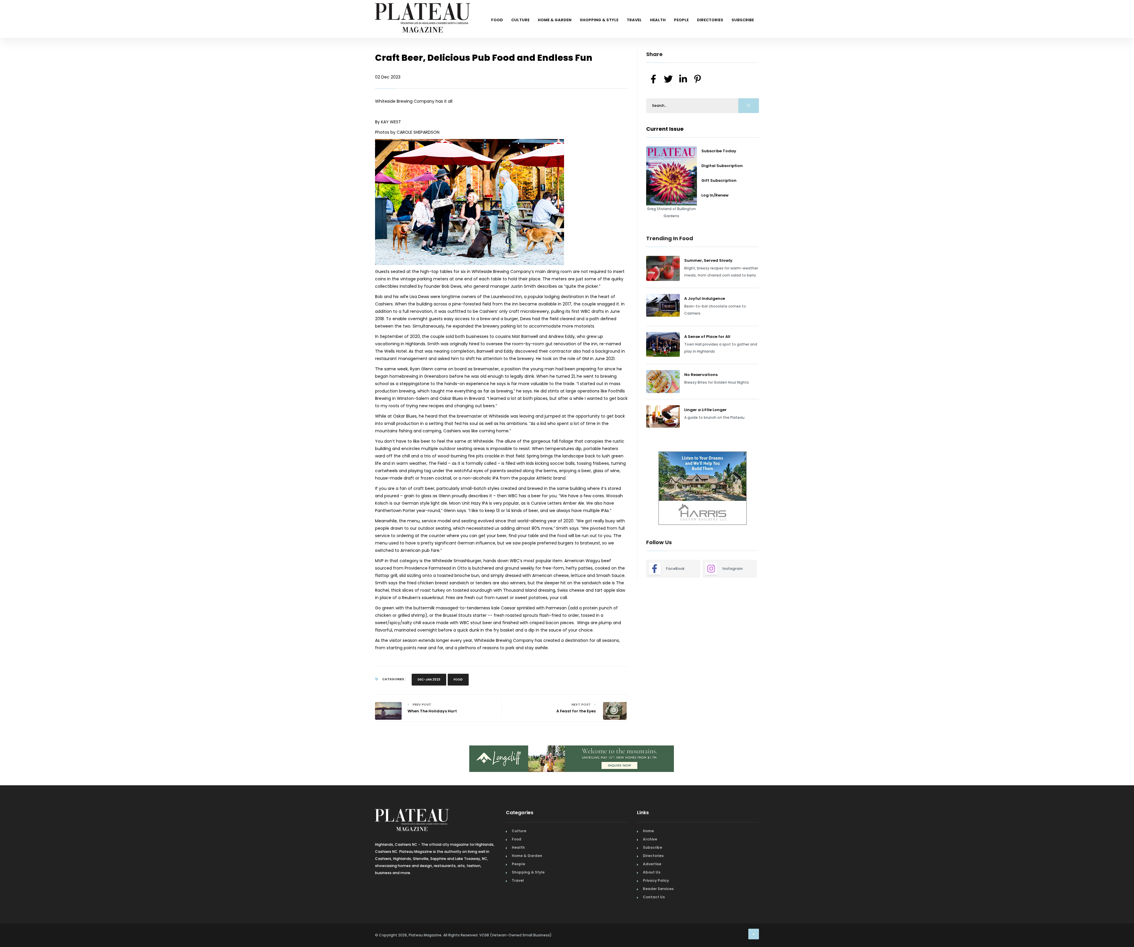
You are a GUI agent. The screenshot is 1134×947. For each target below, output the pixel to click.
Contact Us (654, 896)
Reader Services (658, 888)
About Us (651, 872)
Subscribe (742, 20)
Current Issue (665, 129)
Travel (634, 20)
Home (648, 830)
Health (658, 20)
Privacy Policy (656, 880)
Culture (520, 20)
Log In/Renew (715, 195)
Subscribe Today (718, 151)
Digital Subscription (722, 166)
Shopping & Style (599, 20)
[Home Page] (422, 10)
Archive (650, 839)
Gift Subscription (719, 180)
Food (497, 20)
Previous (633, 489)
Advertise (652, 863)
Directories (710, 20)
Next (763, 489)
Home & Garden (554, 20)
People (681, 20)
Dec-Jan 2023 (429, 679)
